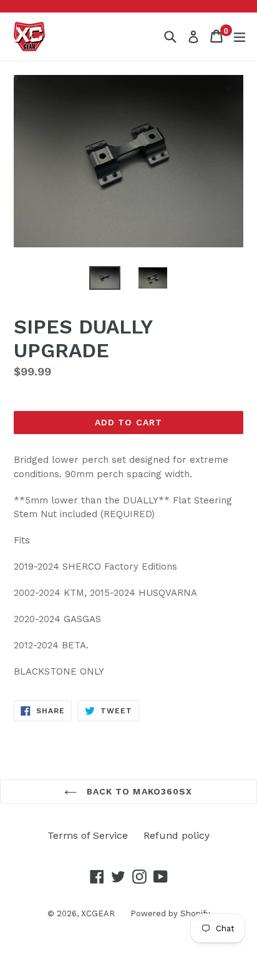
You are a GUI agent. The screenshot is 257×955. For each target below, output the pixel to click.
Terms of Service (87, 835)
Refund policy (176, 835)
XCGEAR (98, 913)
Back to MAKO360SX (137, 791)
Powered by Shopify (170, 913)
